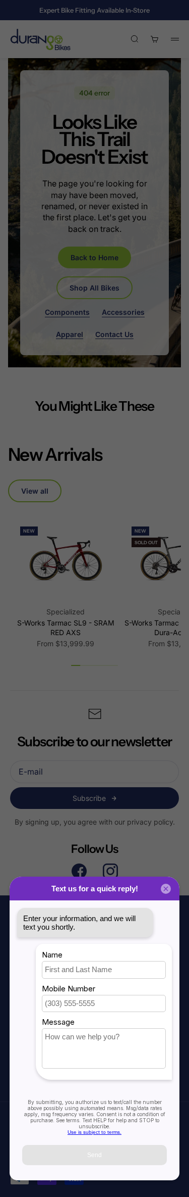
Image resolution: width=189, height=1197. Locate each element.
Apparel (69, 334)
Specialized (65, 611)
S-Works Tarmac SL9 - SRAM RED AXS (65, 627)
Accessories (123, 312)
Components (67, 312)
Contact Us (114, 334)
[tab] (55, 454)
